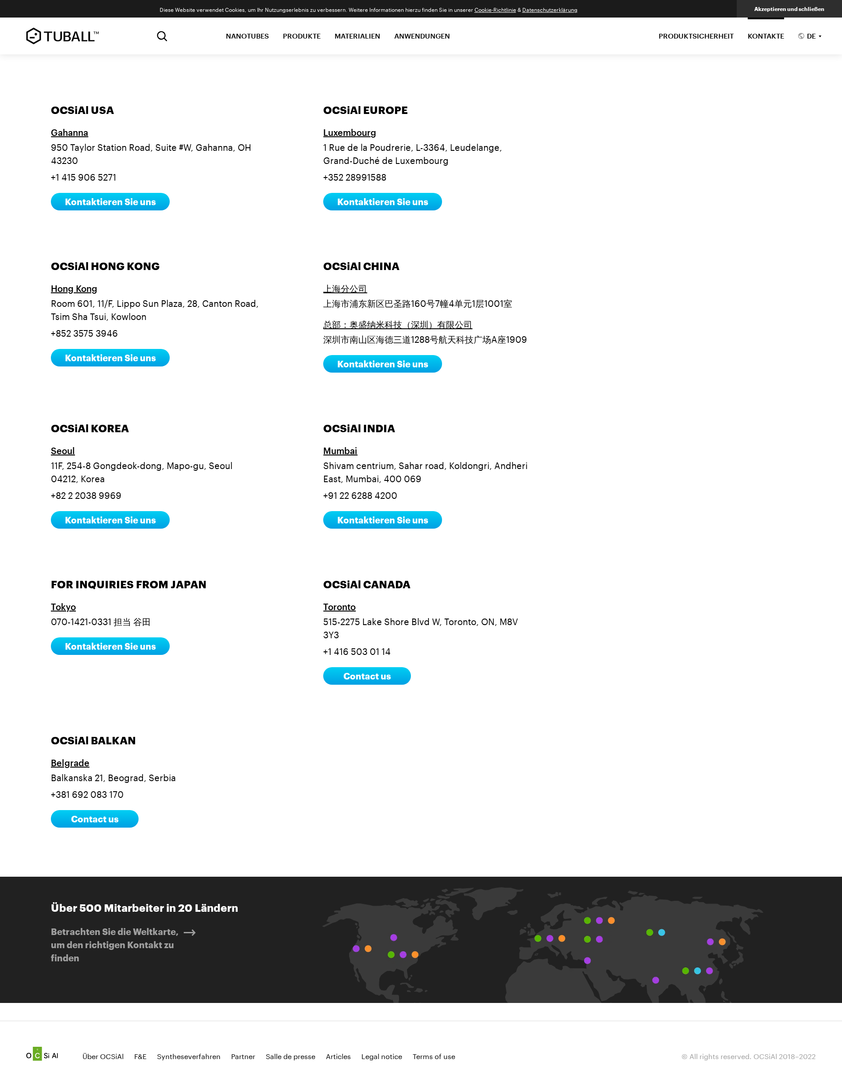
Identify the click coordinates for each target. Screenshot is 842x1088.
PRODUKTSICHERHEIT (696, 36)
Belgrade (70, 762)
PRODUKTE (302, 36)
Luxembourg (349, 132)
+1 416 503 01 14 (357, 650)
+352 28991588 (354, 175)
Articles (338, 1055)
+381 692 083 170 (87, 793)
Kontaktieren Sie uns (110, 201)
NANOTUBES (247, 36)
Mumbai (340, 450)
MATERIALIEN (357, 36)
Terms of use (434, 1055)
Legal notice (381, 1055)
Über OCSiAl (103, 1055)
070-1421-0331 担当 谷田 (101, 620)
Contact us (367, 676)
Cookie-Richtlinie (495, 9)
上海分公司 (345, 288)
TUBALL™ (62, 36)
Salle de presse (290, 1055)
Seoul (63, 450)
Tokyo (63, 606)
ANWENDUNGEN (422, 36)
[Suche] (162, 36)
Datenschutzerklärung (550, 9)
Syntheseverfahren (189, 1055)
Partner (243, 1055)
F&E (140, 1055)
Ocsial (42, 1054)
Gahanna (69, 132)
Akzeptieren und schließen (789, 9)
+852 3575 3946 (84, 331)
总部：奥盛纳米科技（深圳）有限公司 (397, 324)
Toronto (339, 606)
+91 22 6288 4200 (360, 494)
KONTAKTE (766, 36)
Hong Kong (74, 288)
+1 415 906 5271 (83, 175)
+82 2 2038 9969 (86, 494)
